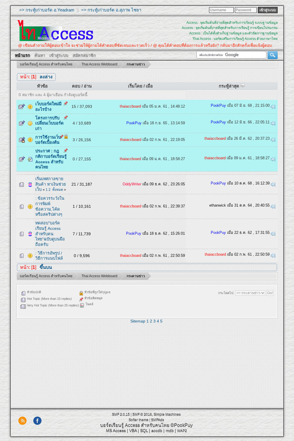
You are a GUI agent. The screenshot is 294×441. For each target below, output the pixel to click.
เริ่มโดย (135, 85)
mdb (170, 430)
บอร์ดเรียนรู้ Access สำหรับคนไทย (134, 425)
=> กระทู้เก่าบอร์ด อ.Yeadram (46, 9)
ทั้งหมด (57, 190)
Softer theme (138, 419)
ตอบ (76, 85)
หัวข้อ (42, 85)
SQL (144, 430)
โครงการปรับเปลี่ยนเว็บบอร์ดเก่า (49, 123)
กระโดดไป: (226, 293)
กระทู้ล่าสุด (229, 85)
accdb (156, 430)
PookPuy (218, 105)
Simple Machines (167, 414)
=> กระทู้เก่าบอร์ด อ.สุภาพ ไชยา (111, 9)
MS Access (116, 430)
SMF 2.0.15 (121, 414)
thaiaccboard (130, 106)
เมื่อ (149, 85)
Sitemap (137, 321)
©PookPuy (182, 425)
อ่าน (88, 85)
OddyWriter (132, 184)
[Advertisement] (147, 364)
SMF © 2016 (142, 414)
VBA (133, 430)
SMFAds (157, 419)
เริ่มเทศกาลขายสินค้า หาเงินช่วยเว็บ (50, 184)
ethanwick (217, 205)
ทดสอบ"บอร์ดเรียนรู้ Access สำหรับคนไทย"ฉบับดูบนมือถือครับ (50, 234)
